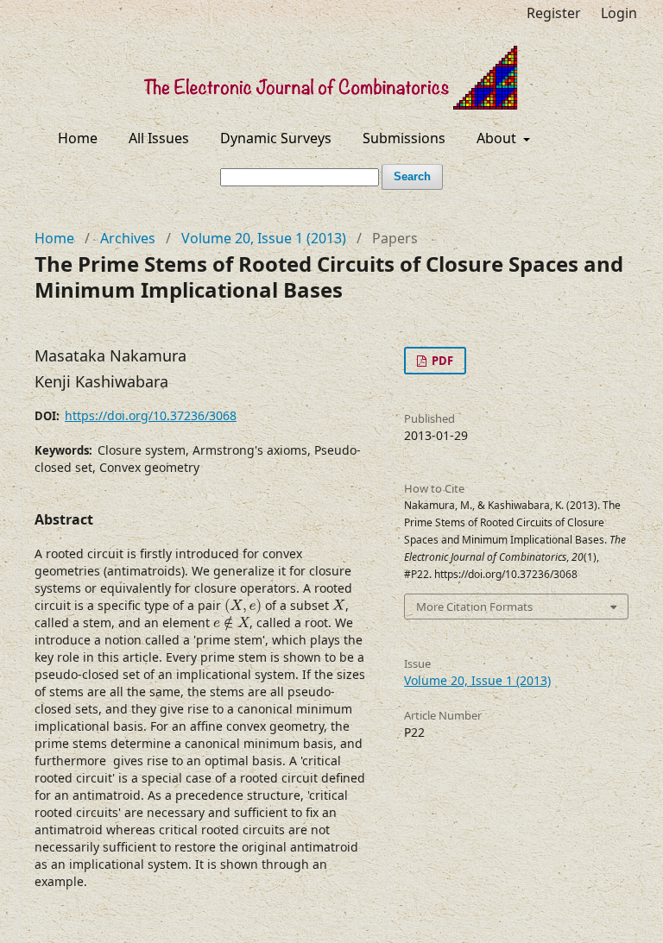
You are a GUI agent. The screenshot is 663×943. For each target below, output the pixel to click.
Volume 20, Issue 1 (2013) (263, 238)
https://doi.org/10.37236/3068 (151, 415)
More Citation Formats (474, 606)
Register (554, 12)
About (498, 138)
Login (619, 12)
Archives (127, 238)
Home (78, 138)
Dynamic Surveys (276, 138)
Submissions (404, 138)
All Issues (159, 138)
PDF (441, 360)
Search (412, 176)
